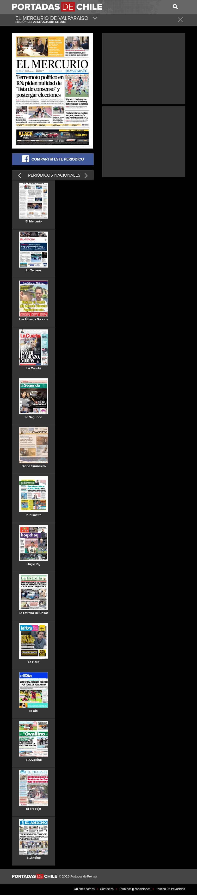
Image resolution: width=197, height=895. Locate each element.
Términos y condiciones (134, 889)
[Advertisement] (143, 67)
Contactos (107, 889)
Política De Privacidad (170, 889)
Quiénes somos (84, 889)
